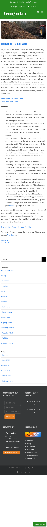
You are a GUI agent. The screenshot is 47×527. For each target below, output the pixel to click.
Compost (7, 240)
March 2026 (7, 376)
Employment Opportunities (32, 453)
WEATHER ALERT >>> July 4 (35, 402)
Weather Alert (7, 333)
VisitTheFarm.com (19, 468)
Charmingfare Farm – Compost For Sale (16, 227)
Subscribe (10, 416)
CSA (11, 93)
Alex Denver (11, 235)
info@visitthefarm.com (28, 2)
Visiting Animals (8, 328)
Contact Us (31, 458)
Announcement (8, 270)
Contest (5, 286)
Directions (31, 446)
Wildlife (5, 338)
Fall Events (6, 307)
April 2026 (6, 370)
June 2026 (6, 360)
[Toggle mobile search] (38, 12)
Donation (30, 449)
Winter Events (7, 343)
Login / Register (19, 7)
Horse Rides (6, 317)
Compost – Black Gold (14, 43)
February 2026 (8, 381)
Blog (2, 240)
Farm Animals (7, 312)
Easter (4, 296)
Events (4, 302)
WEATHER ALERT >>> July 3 (35, 410)
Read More (4, 243)
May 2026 (6, 365)
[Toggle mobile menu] (42, 12)
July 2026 (6, 355)
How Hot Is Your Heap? (9, 101)
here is (11, 205)
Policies (30, 440)
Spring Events (7, 322)
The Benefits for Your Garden (12, 99)
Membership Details (11, 452)
